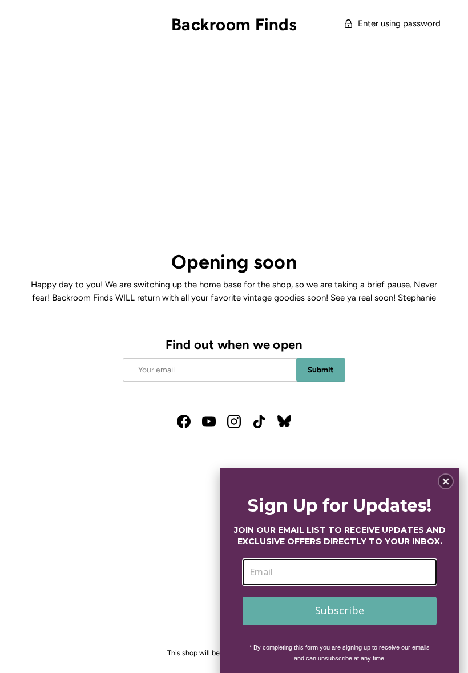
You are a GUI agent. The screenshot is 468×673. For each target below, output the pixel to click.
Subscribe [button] (339, 610)
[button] (446, 481)
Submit (321, 369)
